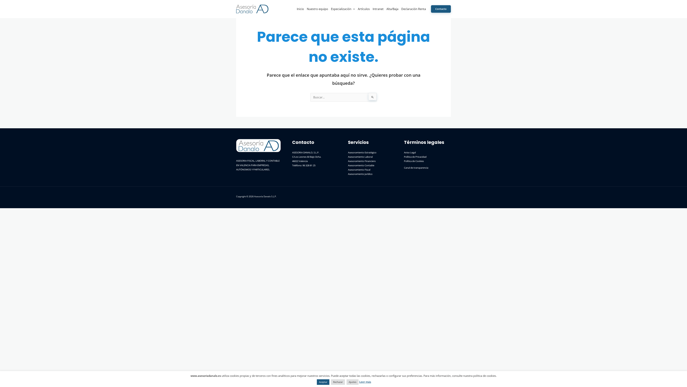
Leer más (365, 382)
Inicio (300, 9)
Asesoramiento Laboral (360, 156)
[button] (353, 9)
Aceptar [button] (323, 382)
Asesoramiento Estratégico (362, 152)
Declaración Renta (413, 9)
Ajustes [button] (352, 382)
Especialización (341, 9)
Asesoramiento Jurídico (360, 174)
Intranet (378, 9)
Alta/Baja (392, 9)
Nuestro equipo (317, 9)
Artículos (364, 9)
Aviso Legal (410, 152)
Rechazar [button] (338, 382)
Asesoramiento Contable (361, 165)
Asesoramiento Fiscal (359, 169)
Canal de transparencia (416, 167)
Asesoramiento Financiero (362, 161)
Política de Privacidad (415, 156)
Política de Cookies (414, 161)
